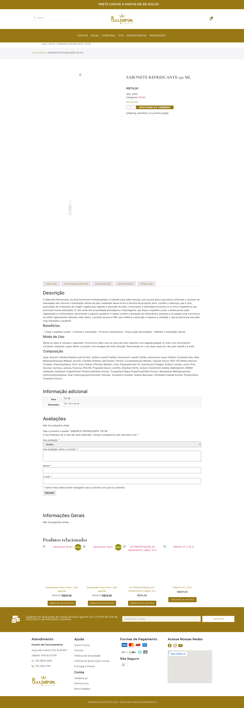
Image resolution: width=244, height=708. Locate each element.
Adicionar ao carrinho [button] (62, 603)
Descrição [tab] (51, 283)
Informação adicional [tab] (76, 283)
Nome (47, 466)
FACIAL (51, 44)
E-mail (47, 476)
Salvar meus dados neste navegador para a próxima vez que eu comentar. (85, 487)
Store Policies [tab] (125, 283)
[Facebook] (170, 646)
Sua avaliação (51, 440)
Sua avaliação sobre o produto (60, 449)
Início (44, 44)
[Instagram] (175, 646)
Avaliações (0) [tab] (103, 283)
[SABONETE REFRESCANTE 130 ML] (80, 74)
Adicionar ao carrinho (154, 107)
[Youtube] (180, 646)
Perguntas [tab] (146, 283)
